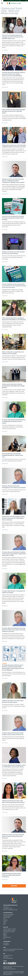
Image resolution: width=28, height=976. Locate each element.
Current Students (6, 917)
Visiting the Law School (7, 955)
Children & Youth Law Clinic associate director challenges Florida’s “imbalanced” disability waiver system (13, 180)
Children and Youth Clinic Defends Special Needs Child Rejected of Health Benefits (13, 386)
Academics (4, 663)
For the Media (6, 943)
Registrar (5, 934)
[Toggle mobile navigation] (2, 3)
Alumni (4, 918)
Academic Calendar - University (9, 930)
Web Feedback (6, 944)
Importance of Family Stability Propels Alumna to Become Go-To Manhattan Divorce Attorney (13, 518)
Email (4, 938)
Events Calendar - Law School (9, 931)
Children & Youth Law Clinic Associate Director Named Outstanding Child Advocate (13, 836)
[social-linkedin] (15, 963)
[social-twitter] (6, 963)
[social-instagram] (11, 963)
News (4, 924)
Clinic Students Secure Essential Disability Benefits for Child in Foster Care (12, 455)
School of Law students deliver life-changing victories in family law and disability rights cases (12, 37)
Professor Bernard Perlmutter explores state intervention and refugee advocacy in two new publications (13, 74)
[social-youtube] (9, 963)
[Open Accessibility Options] (1, 0)
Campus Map (5, 956)
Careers (4, 921)
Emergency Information (7, 967)
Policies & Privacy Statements (9, 950)
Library (4, 922)
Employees (5, 920)
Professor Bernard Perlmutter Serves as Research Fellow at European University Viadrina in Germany (13, 630)
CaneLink (5, 935)
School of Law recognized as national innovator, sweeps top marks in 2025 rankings (13, 218)
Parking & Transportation (8, 958)
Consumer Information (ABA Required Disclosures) (13, 949)
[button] (25, 972)
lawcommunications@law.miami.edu (10, 909)
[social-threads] (13, 963)
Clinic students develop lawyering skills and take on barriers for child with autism (13, 111)
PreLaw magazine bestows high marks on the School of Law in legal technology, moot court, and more (14, 286)
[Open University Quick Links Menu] (26, 0)
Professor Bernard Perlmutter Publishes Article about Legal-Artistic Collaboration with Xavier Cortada (14, 554)
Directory (5, 933)
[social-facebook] (4, 963)
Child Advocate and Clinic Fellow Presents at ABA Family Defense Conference (11, 875)
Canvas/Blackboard (7, 937)
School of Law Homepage (8, 914)
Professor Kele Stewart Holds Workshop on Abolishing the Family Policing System (13, 421)
